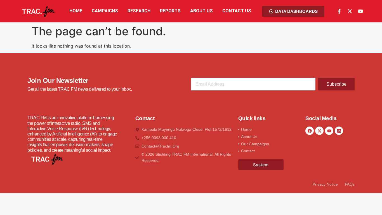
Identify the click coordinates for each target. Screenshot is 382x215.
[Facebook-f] (339, 11)
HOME (75, 10)
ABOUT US (201, 10)
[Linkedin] (339, 131)
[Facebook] (309, 131)
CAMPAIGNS (105, 10)
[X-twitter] (349, 11)
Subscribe (336, 84)
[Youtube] (360, 11)
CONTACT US (236, 10)
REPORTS (170, 10)
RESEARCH (139, 10)
